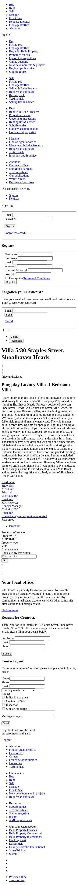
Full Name (8, 638)
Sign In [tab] (13, 195)
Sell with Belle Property (23, 88)
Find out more (10, 610)
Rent (12, 8)
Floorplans (16, 340)
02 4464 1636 (10, 509)
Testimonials (16, 98)
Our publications (19, 175)
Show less (8, 485)
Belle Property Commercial (25, 833)
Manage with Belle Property (26, 145)
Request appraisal (19, 21)
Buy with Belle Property (23, 51)
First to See (16, 790)
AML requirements (20, 820)
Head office (16, 753)
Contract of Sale (15, 701)
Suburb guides (17, 71)
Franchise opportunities (23, 759)
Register (6, 739)
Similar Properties (16, 708)
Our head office (18, 165)
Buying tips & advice (21, 68)
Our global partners (20, 168)
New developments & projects (27, 65)
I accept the (29, 278)
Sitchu (13, 853)
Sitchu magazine (19, 813)
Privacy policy (17, 876)
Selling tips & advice (21, 102)
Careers (13, 756)
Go (4, 560)
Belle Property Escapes (23, 830)
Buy (11, 4)
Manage (14, 14)
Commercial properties (22, 132)
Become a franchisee (21, 182)
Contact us (15, 763)
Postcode (10, 274)
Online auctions (18, 61)
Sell (11, 11)
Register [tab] (14, 198)
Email (8, 214)
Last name (11, 258)
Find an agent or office (22, 142)
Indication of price (17, 697)
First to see (15, 18)
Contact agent (10, 549)
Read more (8, 482)
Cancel (9, 321)
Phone (5, 646)
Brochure (14, 526)
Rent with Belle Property (24, 111)
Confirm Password (16, 270)
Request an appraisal (21, 91)
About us (14, 28)
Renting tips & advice (22, 122)
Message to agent (12, 716)
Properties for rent (19, 115)
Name (5, 678)
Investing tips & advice (23, 155)
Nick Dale (8, 489)
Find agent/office (19, 25)
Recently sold (17, 95)
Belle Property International (25, 836)
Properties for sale (19, 54)
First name (11, 254)
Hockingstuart (17, 840)
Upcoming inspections (22, 58)
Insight (13, 816)
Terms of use (16, 880)
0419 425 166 (10, 495)
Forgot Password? (15, 232)
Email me (7, 499)
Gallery (14, 336)
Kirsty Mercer (10, 502)
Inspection (12, 705)
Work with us (17, 179)
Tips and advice (18, 172)
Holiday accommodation (23, 128)
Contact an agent (12, 516)
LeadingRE (16, 843)
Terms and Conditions (36, 278)
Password (10, 218)
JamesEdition (17, 850)
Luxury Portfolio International (27, 847)
